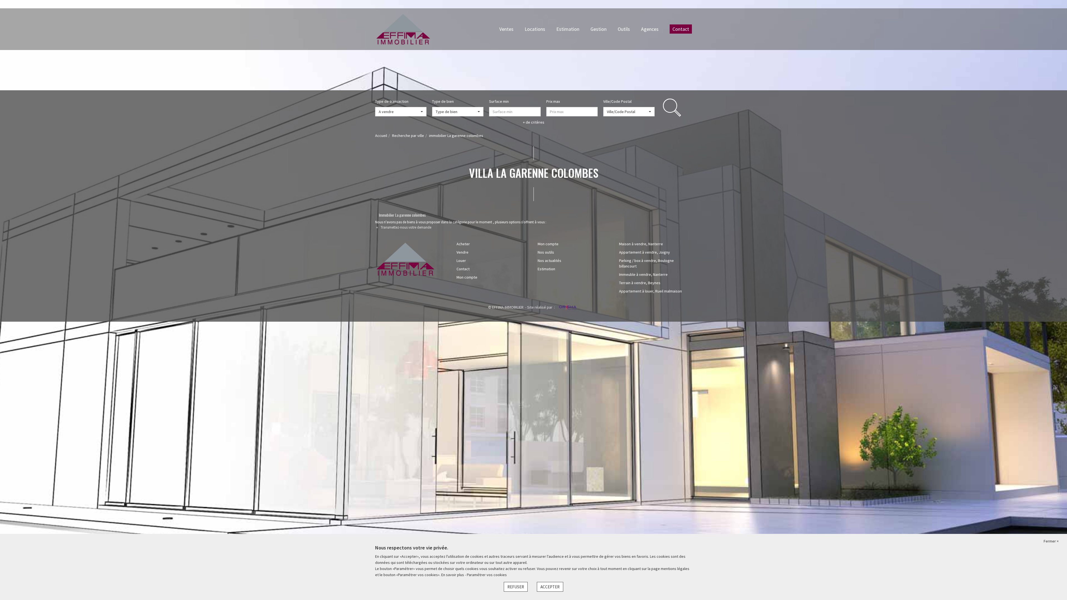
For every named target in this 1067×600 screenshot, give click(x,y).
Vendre (462, 252)
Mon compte (467, 277)
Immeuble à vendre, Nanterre (643, 274)
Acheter (463, 243)
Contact (680, 29)
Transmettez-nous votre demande (406, 227)
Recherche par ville (408, 135)
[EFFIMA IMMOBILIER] (403, 28)
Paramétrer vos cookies (487, 574)
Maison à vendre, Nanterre (641, 243)
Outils (624, 29)
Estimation (567, 29)
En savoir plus (453, 574)
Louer (461, 260)
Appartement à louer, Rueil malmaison (650, 291)
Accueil (381, 135)
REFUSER (515, 586)
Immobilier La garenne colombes (402, 215)
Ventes (506, 29)
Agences (650, 29)
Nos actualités (549, 260)
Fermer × (1051, 541)
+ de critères (533, 122)
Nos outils (546, 252)
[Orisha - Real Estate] (567, 307)
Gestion (598, 29)
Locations (535, 29)
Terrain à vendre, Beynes (639, 282)
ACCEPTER (550, 586)
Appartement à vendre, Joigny (644, 252)
